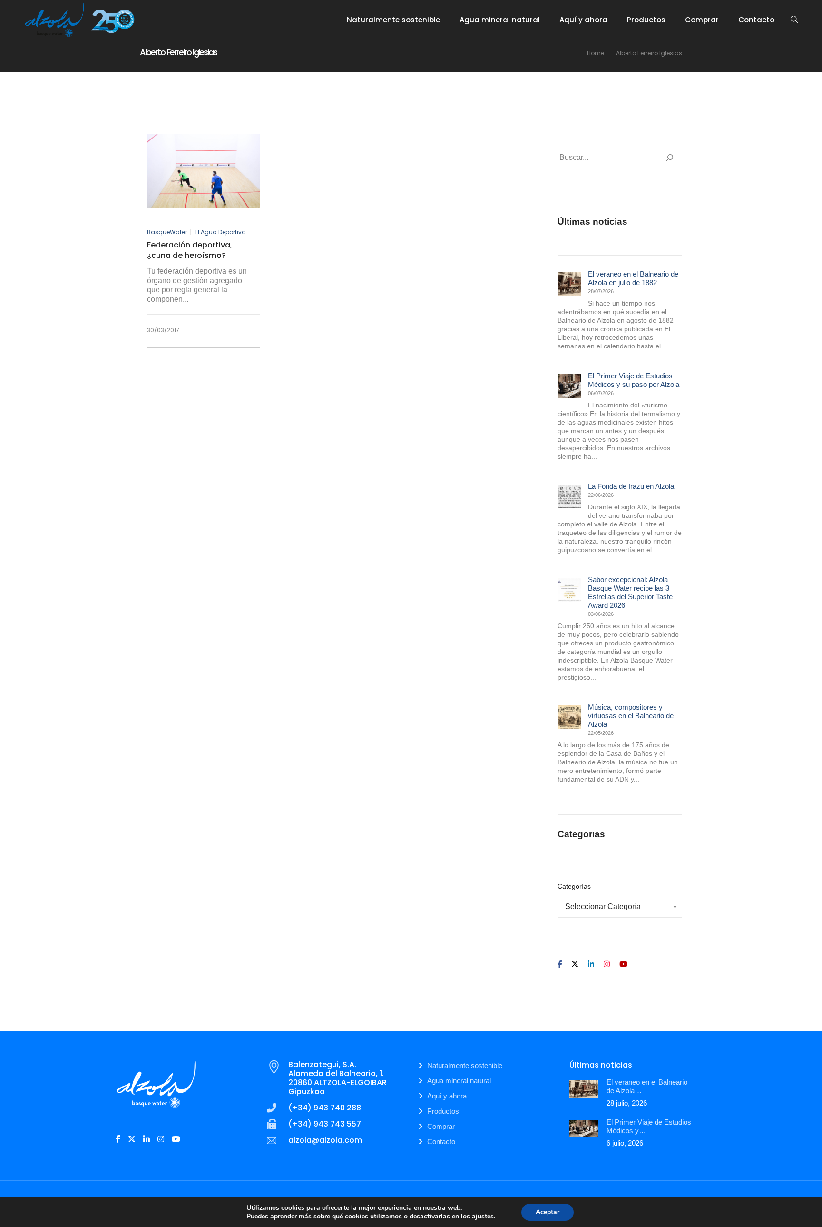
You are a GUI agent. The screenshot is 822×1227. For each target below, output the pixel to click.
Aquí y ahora (447, 1096)
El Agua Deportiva (220, 232)
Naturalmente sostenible (464, 1065)
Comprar (441, 1126)
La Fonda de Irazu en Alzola (631, 486)
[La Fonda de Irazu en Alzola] (569, 496)
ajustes (483, 1216)
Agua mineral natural (459, 1081)
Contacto (441, 1142)
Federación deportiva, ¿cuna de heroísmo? (189, 250)
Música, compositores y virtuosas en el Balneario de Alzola (631, 715)
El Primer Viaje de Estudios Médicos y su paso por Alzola (633, 380)
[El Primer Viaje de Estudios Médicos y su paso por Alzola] (569, 386)
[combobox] (620, 907)
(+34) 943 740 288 (324, 1107)
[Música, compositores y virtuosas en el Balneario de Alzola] (569, 717)
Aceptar (547, 1212)
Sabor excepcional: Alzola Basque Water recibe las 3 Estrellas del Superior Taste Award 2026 (630, 592)
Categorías (574, 886)
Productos (443, 1111)
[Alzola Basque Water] (79, 33)
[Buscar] (669, 157)
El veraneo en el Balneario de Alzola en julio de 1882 (633, 278)
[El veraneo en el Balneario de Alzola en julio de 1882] (569, 284)
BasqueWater (167, 232)
